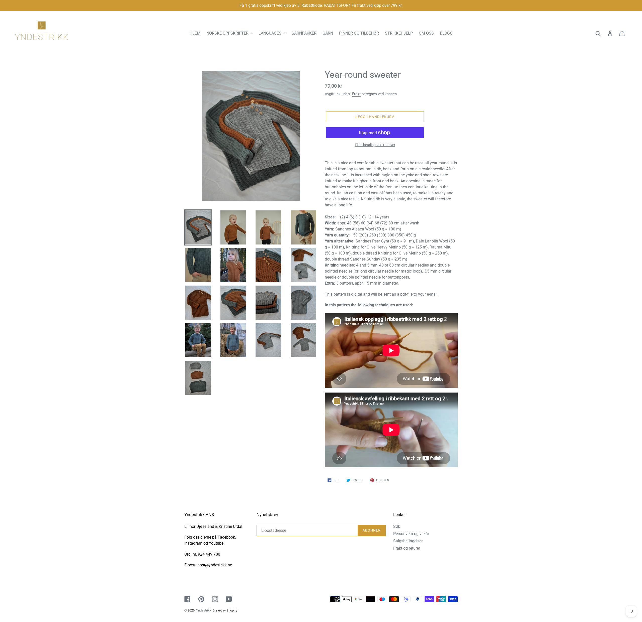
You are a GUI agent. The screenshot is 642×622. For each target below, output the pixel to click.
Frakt (356, 94)
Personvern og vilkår (411, 533)
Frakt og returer (406, 548)
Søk (396, 526)
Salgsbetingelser (408, 541)
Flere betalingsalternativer (375, 145)
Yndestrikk (203, 610)
